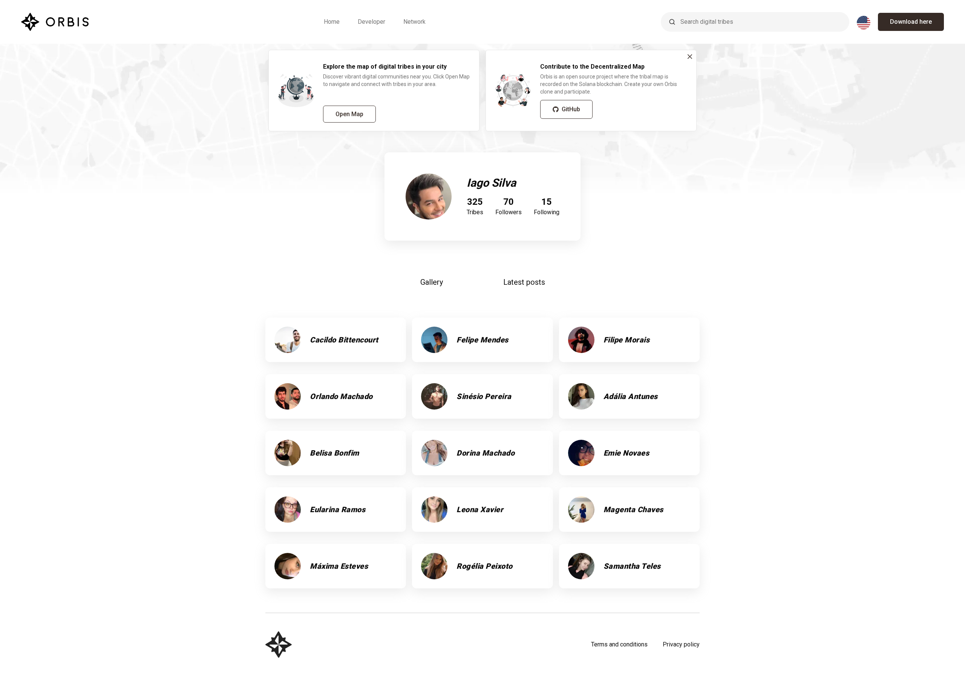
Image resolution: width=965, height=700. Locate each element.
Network (414, 21)
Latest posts (524, 282)
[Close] (690, 56)
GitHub (571, 109)
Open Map (349, 114)
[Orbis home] (55, 22)
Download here (911, 21)
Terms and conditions (619, 644)
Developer (371, 21)
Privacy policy (681, 644)
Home (332, 21)
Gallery (431, 282)
